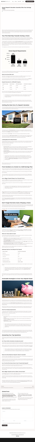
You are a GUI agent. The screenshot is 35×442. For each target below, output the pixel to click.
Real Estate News (8, 10)
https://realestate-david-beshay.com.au (15, 382)
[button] (29, 1)
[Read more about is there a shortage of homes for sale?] (23, 393)
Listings (16, 1)
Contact (23, 1)
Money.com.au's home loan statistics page (24, 193)
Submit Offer (19, 1)
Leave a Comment (4, 10)
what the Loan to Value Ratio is (13, 158)
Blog (12, 1)
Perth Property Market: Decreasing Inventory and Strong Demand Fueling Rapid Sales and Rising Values (9, 395)
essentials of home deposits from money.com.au (15, 92)
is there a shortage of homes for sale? (25, 394)
